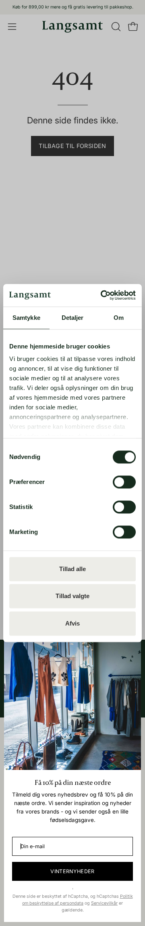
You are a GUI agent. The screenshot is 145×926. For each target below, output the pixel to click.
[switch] (124, 482)
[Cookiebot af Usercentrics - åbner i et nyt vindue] (102, 295)
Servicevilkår (104, 903)
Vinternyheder (72, 871)
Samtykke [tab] (26, 317)
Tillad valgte (72, 595)
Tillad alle (72, 568)
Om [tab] (119, 317)
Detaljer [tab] (73, 317)
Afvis (72, 623)
